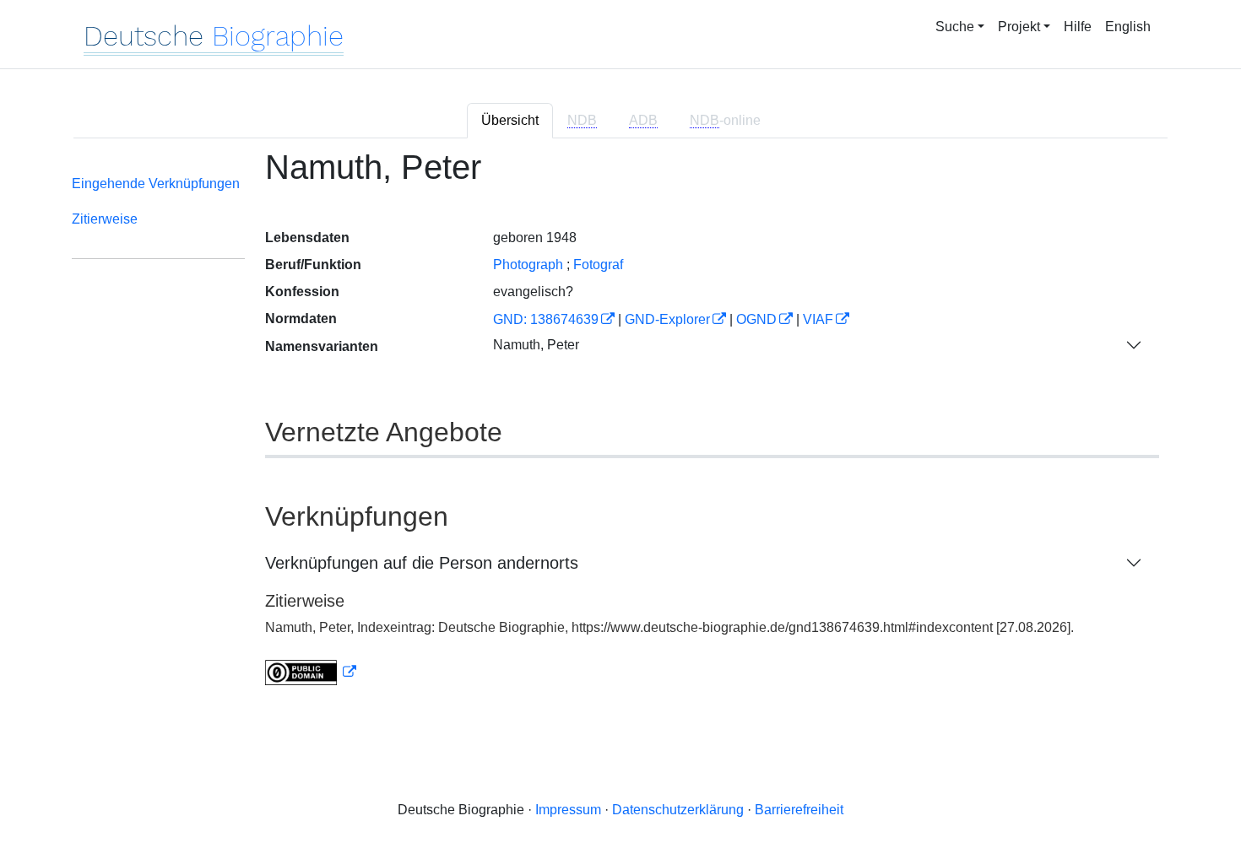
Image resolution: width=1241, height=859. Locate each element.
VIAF (818, 319)
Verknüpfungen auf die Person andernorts (421, 563)
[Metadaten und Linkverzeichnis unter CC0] (310, 672)
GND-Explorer (667, 319)
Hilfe (1078, 26)
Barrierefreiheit (799, 809)
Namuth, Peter (536, 345)
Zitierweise (105, 219)
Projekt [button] (1019, 26)
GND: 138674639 (546, 319)
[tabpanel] (620, 427)
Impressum (568, 809)
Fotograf (598, 264)
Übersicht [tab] (510, 120)
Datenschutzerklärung (678, 809)
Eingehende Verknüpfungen (156, 183)
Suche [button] (954, 26)
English (1128, 26)
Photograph (528, 264)
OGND (756, 319)
